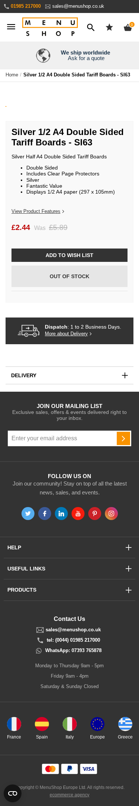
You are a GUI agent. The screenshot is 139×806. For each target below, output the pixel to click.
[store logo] (50, 27)
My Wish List (109, 27)
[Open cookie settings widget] (12, 793)
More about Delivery (66, 333)
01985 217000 (26, 6)
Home (12, 75)
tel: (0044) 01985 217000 (73, 640)
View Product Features (35, 211)
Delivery (23, 375)
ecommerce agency (69, 794)
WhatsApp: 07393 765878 (73, 650)
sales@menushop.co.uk (78, 6)
